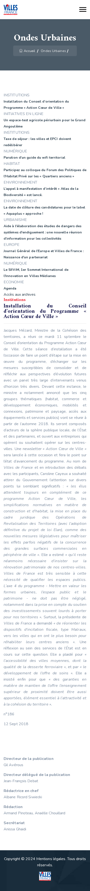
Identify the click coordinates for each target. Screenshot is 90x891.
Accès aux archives (20, 294)
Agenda (10, 288)
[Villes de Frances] (11, 9)
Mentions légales (51, 859)
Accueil (29, 51)
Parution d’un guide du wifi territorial (34, 157)
